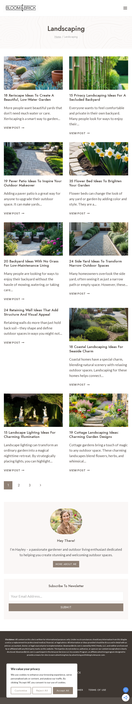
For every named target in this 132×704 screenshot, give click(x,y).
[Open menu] (125, 8)
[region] (41, 681)
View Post (14, 127)
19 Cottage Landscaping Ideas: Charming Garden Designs (94, 434)
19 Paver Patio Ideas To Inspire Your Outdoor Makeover (33, 183)
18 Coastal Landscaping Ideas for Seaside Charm (96, 348)
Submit (66, 607)
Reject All (42, 690)
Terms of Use (97, 690)
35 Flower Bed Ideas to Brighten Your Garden (95, 183)
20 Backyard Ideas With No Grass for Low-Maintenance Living (31, 263)
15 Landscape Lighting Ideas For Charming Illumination (30, 434)
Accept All (63, 690)
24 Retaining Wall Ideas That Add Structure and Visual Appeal (31, 312)
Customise (21, 690)
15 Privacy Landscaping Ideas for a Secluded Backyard (97, 97)
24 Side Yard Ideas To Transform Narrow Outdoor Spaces (95, 263)
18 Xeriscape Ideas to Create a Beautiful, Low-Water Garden (29, 97)
